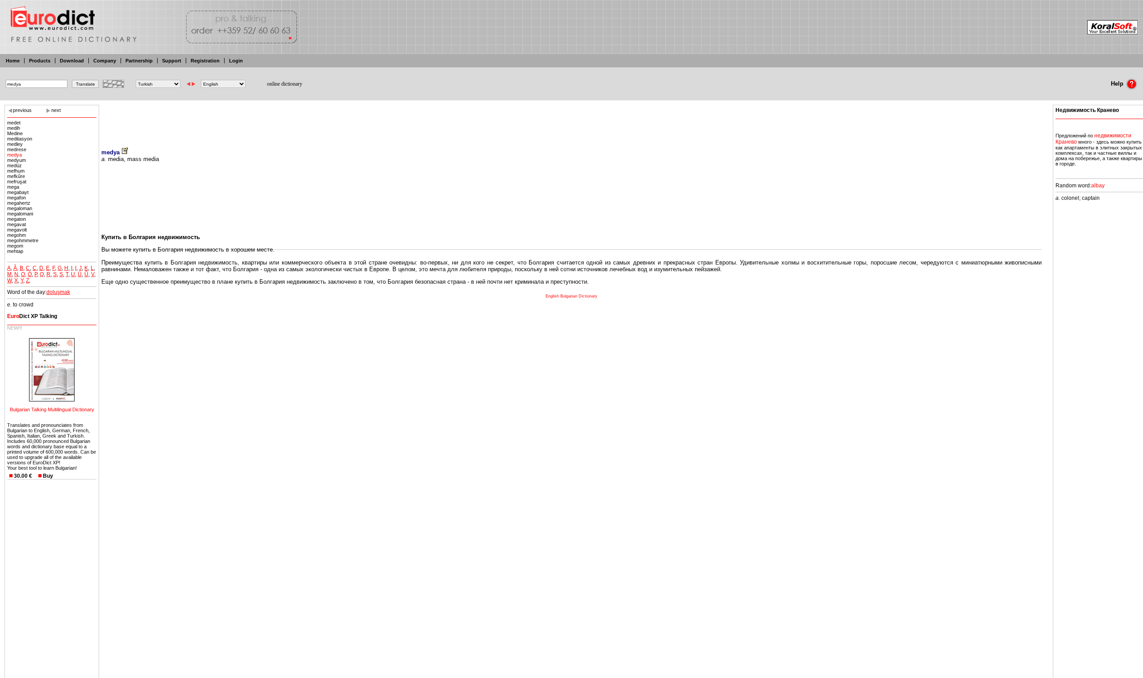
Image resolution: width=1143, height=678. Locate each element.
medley (15, 144)
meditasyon (19, 138)
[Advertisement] (571, 120)
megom (15, 245)
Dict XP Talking (32, 316)
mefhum (16, 171)
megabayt (18, 192)
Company (104, 60)
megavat (16, 224)
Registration (205, 60)
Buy (48, 476)
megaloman (19, 208)
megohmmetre (22, 240)
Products (39, 60)
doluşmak (58, 292)
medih (13, 128)
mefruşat (16, 181)
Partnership (139, 60)
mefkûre (16, 176)
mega (13, 187)
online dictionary (284, 84)
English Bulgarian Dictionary (571, 296)
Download (72, 60)
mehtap (15, 251)
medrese (16, 149)
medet (14, 122)
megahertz (18, 203)
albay (1098, 185)
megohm (16, 235)
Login (236, 60)
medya (14, 154)
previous (22, 110)
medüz (14, 165)
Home (13, 60)
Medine (15, 133)
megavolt (17, 229)
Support (171, 60)
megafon (16, 197)
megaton (16, 219)
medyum (16, 160)
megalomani (20, 213)
